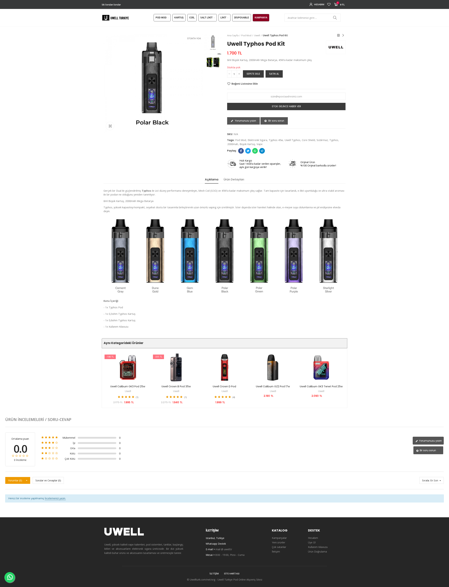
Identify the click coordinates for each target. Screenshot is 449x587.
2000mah (232, 144)
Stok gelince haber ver (286, 106)
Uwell (128, 391)
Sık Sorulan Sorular (111, 4)
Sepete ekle (253, 73)
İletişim (214, 573)
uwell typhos (292, 140)
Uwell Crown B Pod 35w (176, 386)
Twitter (248, 151)
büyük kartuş (247, 144)
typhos (333, 140)
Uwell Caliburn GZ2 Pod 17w (273, 386)
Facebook (241, 151)
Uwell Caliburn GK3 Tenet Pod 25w (321, 386)
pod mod (240, 140)
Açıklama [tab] (211, 179)
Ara (335, 18)
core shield (308, 140)
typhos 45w (276, 140)
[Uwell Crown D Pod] (224, 367)
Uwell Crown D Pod (224, 386)
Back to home (338, 35)
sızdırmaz (322, 140)
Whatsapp (255, 151)
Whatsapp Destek (216, 543)
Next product (343, 35)
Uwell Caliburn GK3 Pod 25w (127, 386)
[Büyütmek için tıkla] (110, 126)
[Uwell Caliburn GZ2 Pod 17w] (273, 367)
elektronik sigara (257, 140)
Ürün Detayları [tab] (234, 179)
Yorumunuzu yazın (245, 120)
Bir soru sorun (276, 120)
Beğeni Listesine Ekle (245, 83)
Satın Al (274, 73)
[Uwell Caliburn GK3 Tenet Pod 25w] (321, 367)
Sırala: (426, 480)
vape (260, 144)
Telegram (262, 151)
